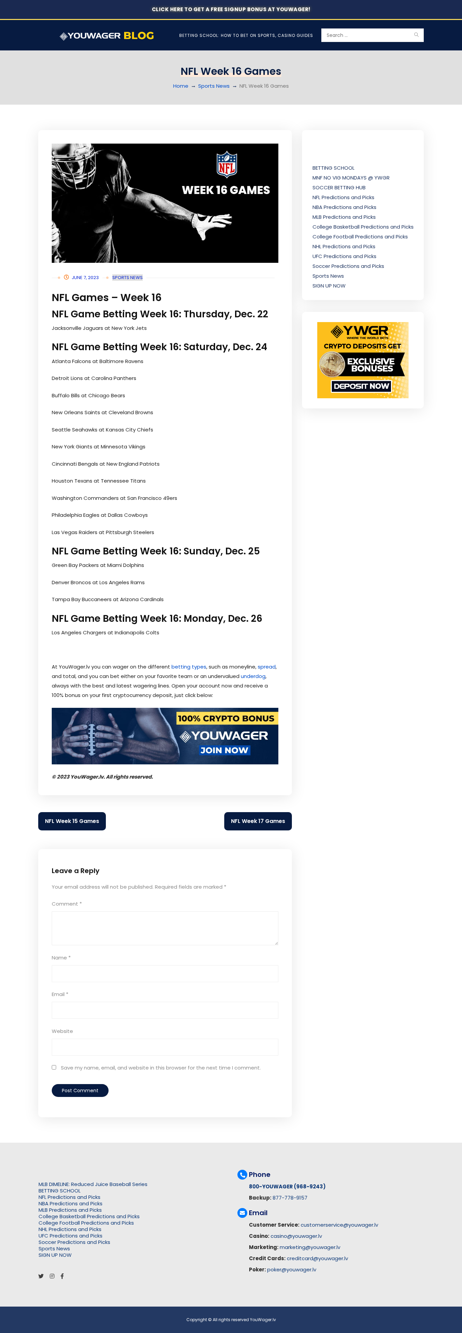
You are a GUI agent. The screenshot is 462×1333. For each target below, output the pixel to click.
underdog (253, 676)
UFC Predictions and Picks (344, 256)
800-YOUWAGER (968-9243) (287, 1186)
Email (60, 994)
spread (267, 666)
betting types (188, 666)
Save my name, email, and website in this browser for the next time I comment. (161, 1067)
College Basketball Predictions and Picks (363, 226)
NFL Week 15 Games (72, 821)
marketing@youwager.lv (310, 1247)
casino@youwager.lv (296, 1236)
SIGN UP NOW (329, 285)
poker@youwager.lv (291, 1269)
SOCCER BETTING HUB (339, 187)
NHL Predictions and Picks (344, 246)
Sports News (214, 85)
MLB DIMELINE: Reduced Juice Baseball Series (93, 1184)
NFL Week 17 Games (258, 821)
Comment (67, 903)
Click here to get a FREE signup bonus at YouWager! (231, 9)
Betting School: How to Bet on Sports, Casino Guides (246, 35)
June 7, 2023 (85, 277)
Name (61, 957)
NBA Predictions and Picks (344, 207)
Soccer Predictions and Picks (348, 266)
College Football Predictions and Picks (360, 236)
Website (62, 1031)
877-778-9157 (290, 1197)
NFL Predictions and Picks (343, 197)
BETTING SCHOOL (333, 167)
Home (180, 85)
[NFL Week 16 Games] (165, 203)
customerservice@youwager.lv (339, 1224)
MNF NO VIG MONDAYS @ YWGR (351, 177)
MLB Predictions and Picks (344, 216)
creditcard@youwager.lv (317, 1258)
